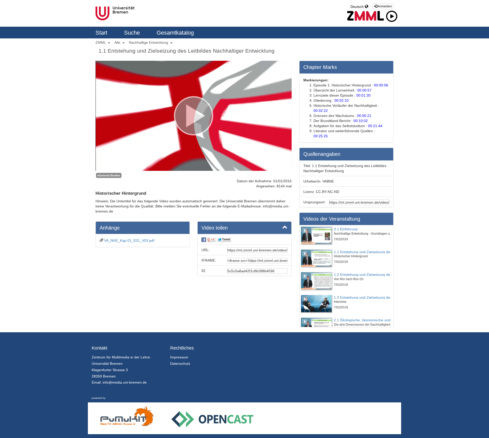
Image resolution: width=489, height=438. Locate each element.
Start (102, 32)
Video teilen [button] (214, 228)
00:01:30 (363, 95)
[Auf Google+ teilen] (211, 239)
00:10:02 (361, 121)
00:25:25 (321, 136)
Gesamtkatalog (175, 32)
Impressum (179, 357)
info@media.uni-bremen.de (125, 382)
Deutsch (357, 7)
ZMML (101, 42)
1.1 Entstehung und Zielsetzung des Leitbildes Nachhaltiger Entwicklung (187, 51)
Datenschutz (180, 363)
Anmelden (384, 6)
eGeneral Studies (108, 175)
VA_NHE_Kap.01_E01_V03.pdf (129, 240)
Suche (132, 32)
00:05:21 (364, 116)
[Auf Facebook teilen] (203, 239)
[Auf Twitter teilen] (224, 239)
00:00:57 (364, 90)
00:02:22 (321, 111)
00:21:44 (375, 126)
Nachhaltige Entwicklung (149, 42)
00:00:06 (381, 85)
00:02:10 (341, 100)
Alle (117, 42)
